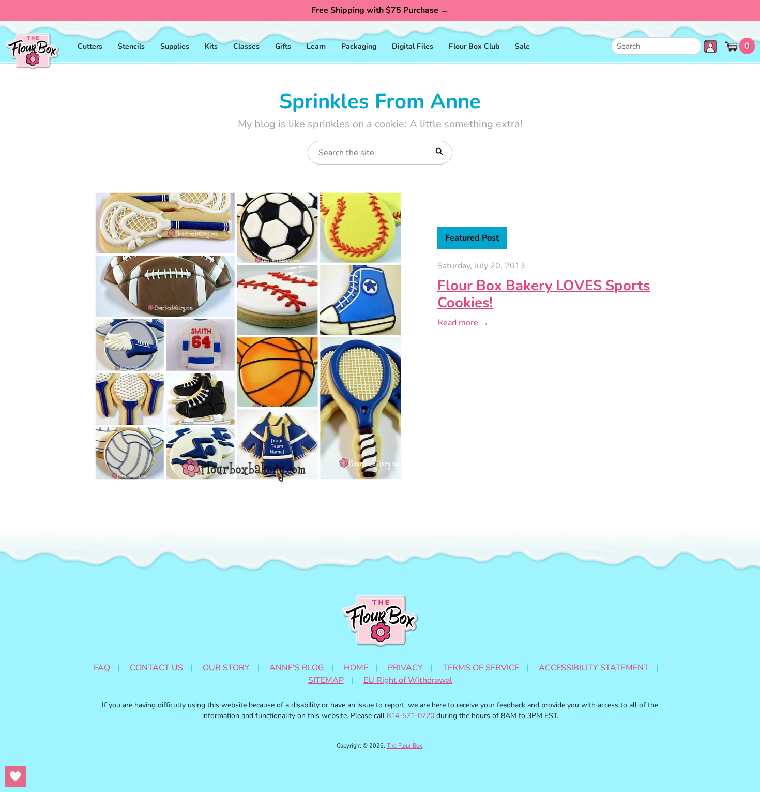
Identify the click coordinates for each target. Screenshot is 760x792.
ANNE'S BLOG (296, 668)
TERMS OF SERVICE (481, 668)
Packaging (358, 46)
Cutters (90, 46)
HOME (356, 668)
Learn (316, 46)
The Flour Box (404, 746)
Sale (522, 46)
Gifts (283, 46)
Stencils (131, 46)
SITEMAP (326, 680)
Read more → (463, 322)
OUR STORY (226, 668)
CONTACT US (156, 668)
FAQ (102, 668)
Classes (246, 46)
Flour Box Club (474, 46)
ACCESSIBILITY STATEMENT (594, 668)
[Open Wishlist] (15, 776)
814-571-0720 (411, 716)
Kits (211, 46)
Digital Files (412, 46)
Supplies (174, 46)
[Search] (438, 150)
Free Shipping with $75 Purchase (380, 10)
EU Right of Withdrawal (407, 680)
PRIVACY (405, 668)
